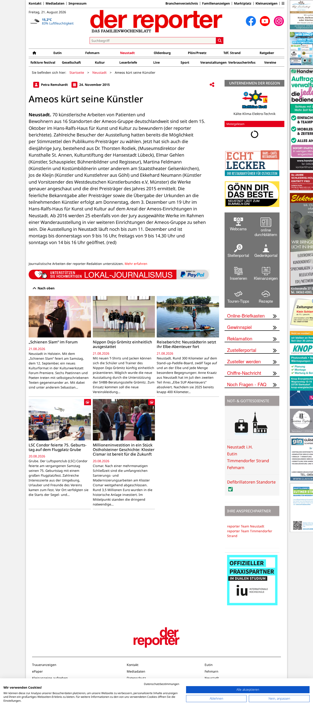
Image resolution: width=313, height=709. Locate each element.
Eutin (57, 53)
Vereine (270, 62)
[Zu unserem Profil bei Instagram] (279, 21)
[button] (283, 3)
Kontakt (35, 3)
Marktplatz (242, 3)
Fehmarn (92, 53)
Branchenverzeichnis (181, 3)
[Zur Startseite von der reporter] (156, 21)
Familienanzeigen (216, 3)
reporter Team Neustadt (245, 526)
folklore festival (42, 62)
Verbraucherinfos (241, 62)
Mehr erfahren (136, 263)
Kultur (100, 62)
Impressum (78, 3)
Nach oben (46, 288)
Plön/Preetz (197, 53)
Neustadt (127, 53)
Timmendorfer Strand (248, 460)
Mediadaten (55, 3)
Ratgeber (267, 53)
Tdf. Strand (232, 53)
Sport (185, 62)
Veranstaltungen (213, 62)
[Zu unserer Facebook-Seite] (251, 21)
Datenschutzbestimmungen (161, 684)
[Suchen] (219, 40)
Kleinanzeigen (266, 3)
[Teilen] (212, 85)
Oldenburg (162, 53)
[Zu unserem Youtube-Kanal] (265, 21)
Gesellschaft (71, 62)
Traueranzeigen (44, 665)
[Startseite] (34, 53)
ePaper (37, 671)
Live (156, 62)
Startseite (76, 72)
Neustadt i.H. (240, 447)
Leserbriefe (128, 62)
